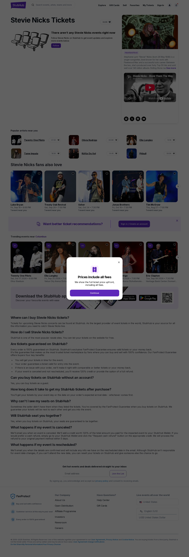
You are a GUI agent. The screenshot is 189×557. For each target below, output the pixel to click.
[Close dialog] (119, 262)
